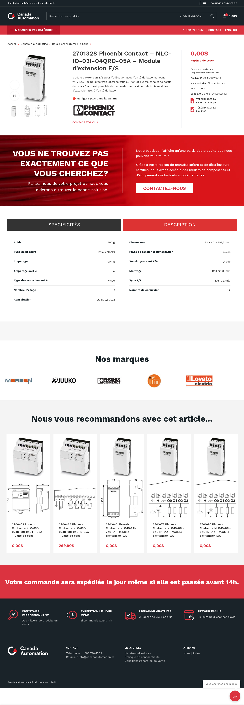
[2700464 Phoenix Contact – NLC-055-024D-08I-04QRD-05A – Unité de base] (75, 455)
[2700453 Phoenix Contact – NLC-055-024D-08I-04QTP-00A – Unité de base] (28, 455)
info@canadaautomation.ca (97, 657)
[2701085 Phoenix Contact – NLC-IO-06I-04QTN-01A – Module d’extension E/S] (216, 455)
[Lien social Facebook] (200, 3)
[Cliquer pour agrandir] (14, 95)
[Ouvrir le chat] (235, 696)
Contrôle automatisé (34, 44)
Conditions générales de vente (145, 661)
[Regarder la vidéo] (14, 84)
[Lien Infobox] (34, 652)
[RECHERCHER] (212, 16)
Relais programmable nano (70, 44)
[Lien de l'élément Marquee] (14, 381)
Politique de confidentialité (142, 657)
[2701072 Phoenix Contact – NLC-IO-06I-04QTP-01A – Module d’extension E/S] (169, 455)
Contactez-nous (164, 188)
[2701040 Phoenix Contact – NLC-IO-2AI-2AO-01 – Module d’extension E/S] (122, 455)
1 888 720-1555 (92, 653)
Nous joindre (191, 653)
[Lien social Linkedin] (204, 3)
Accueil (12, 44)
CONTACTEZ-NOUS (85, 122)
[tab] (64, 225)
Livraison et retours (138, 653)
